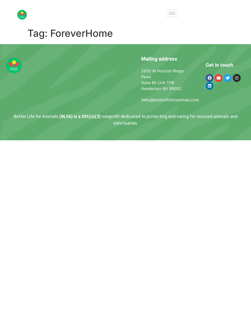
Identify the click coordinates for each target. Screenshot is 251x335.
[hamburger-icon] (171, 13)
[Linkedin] (209, 86)
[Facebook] (209, 78)
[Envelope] (219, 78)
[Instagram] (237, 78)
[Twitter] (228, 78)
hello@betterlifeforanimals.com (170, 99)
